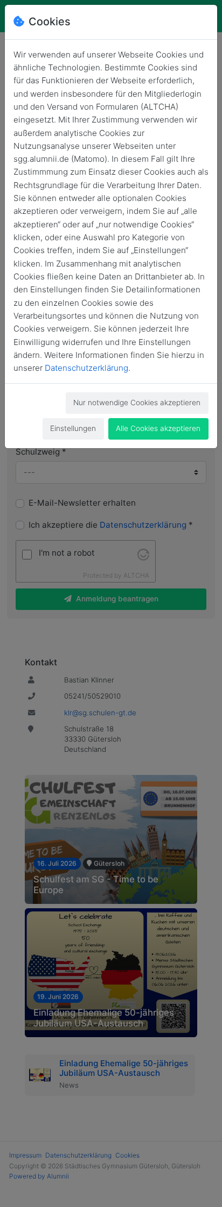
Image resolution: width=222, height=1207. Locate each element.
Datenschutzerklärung (86, 368)
